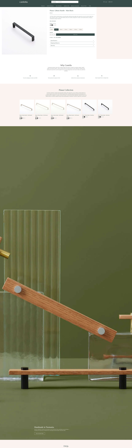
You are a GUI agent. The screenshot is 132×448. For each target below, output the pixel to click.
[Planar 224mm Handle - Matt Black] (89, 107)
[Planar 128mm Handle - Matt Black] (24, 32)
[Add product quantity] (54, 34)
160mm (61, 29)
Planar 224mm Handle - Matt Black (88, 115)
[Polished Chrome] (55, 25)
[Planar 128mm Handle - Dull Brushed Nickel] (58, 107)
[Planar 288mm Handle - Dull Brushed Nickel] (74, 107)
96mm (52, 29)
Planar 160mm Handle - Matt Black (104, 115)
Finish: (53, 23)
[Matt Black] (52, 25)
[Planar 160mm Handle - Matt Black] (105, 107)
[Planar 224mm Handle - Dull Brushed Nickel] (27, 107)
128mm (56, 29)
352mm (75, 29)
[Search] (79, 2)
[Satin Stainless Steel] (53, 25)
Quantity (51, 32)
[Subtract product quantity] (51, 34)
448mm (80, 29)
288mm (70, 29)
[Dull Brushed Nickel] (50, 25)
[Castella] (24, 2)
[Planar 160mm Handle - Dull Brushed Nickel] (42, 107)
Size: (52, 27)
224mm (66, 29)
